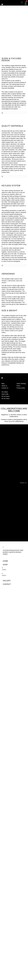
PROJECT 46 (23, 482)
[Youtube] (25, 402)
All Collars (5, 392)
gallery (7, 581)
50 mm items (6, 398)
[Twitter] (22, 402)
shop (5, 565)
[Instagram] (18, 402)
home (5, 561)
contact (7, 584)
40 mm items (6, 396)
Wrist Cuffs (5, 394)
